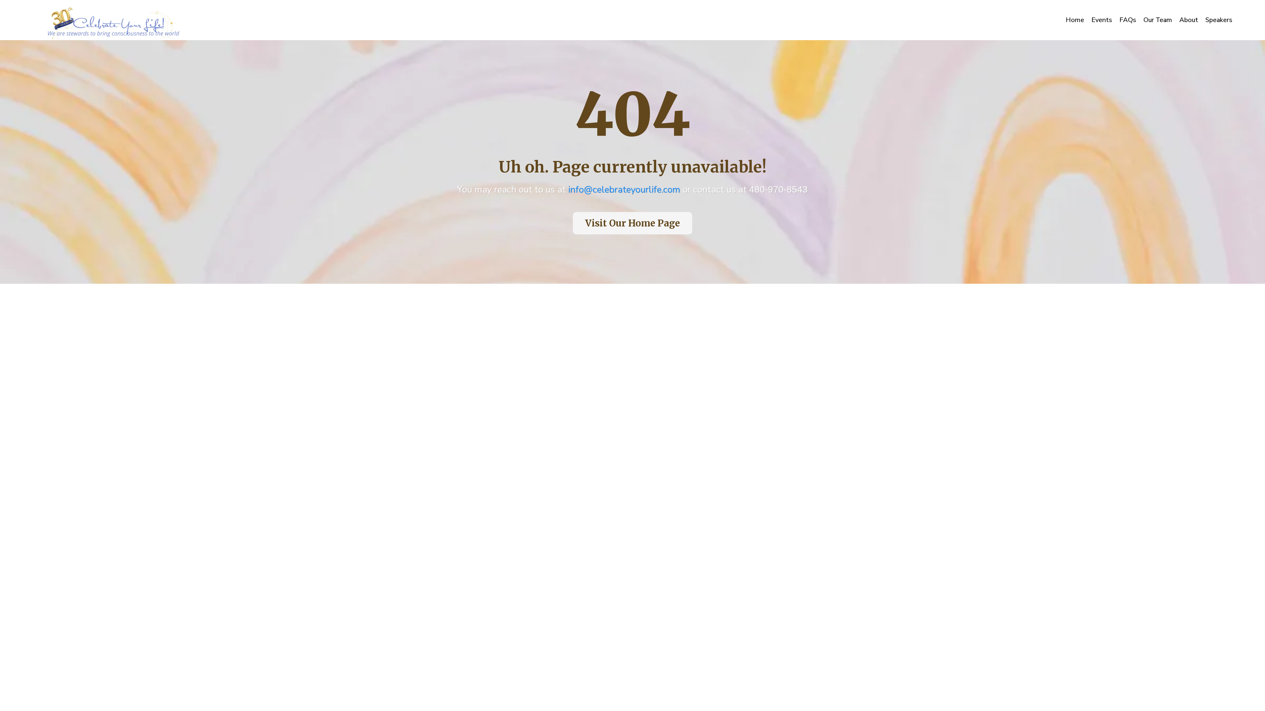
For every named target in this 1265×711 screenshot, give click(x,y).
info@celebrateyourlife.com (624, 189)
